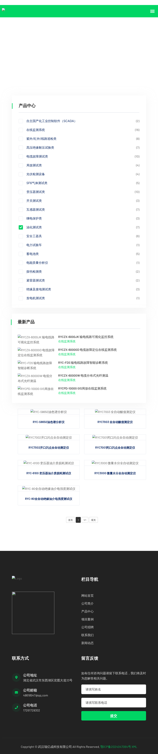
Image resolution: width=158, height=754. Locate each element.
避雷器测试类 (82, 280)
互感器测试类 (82, 209)
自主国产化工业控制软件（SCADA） (82, 121)
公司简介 (87, 603)
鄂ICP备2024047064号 (115, 746)
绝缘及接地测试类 (82, 289)
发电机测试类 (82, 298)
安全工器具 (82, 236)
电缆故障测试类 (82, 156)
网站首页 (87, 595)
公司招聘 (87, 627)
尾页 (93, 520)
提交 (113, 716)
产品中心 (33, 52)
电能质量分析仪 (82, 263)
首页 (16, 52)
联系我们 (87, 635)
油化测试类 (54, 52)
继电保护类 (82, 218)
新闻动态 (87, 643)
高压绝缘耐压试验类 (82, 147)
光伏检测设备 (82, 174)
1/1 (85, 520)
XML (134, 746)
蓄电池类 (82, 254)
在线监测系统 (82, 130)
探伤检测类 (82, 271)
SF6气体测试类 (82, 183)
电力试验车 (82, 245)
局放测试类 (82, 165)
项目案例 (87, 619)
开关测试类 (82, 201)
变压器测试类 (82, 192)
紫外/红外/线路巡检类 (82, 139)
